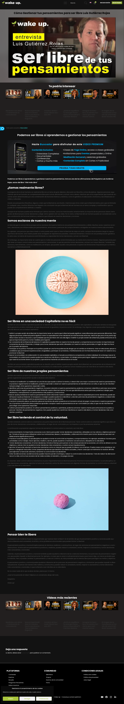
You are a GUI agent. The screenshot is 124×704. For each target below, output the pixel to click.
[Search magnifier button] (87, 2)
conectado (26, 653)
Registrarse (117, 3)
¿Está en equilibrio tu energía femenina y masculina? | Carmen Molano (71, 114)
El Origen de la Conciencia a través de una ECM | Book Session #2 (109, 114)
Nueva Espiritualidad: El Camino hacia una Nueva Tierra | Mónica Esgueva (32, 115)
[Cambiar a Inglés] (90, 2)
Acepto (10, 699)
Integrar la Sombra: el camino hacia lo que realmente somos (90, 114)
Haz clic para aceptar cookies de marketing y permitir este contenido (62, 47)
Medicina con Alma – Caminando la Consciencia (14, 113)
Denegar (27, 699)
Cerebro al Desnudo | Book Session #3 (51, 113)
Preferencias (43, 699)
